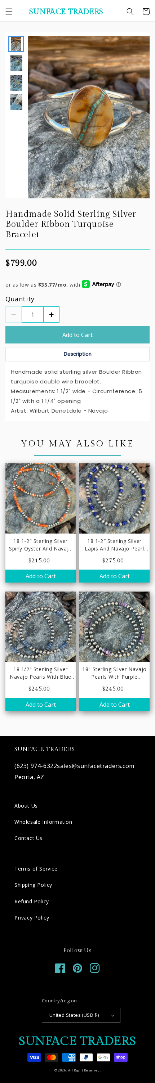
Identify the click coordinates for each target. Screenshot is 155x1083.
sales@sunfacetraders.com (95, 766)
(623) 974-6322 (35, 766)
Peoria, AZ (29, 777)
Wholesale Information (43, 821)
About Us (26, 805)
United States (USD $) (74, 1015)
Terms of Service (36, 868)
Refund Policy (31, 901)
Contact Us (28, 838)
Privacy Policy (31, 917)
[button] (9, 11)
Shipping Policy (33, 884)
